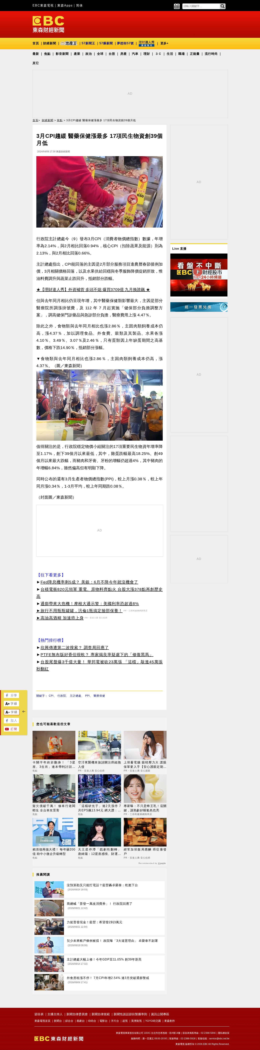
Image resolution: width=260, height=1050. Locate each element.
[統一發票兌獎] (198, 310)
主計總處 (75, 695)
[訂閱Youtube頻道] (11, 730)
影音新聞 (62, 53)
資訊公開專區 (160, 1014)
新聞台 (58, 1020)
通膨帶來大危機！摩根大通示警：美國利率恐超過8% (90, 603)
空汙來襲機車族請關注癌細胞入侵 (99, 764)
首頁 (36, 43)
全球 (100, 53)
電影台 (104, 1020)
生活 (170, 53)
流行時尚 (211, 53)
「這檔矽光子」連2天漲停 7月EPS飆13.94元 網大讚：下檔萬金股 (99, 808)
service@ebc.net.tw (219, 1038)
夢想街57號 (125, 43)
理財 (147, 53)
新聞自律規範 (101, 1014)
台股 (112, 53)
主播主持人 (55, 1014)
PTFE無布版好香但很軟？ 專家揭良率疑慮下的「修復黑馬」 (97, 654)
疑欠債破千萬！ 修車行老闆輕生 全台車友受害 (54, 808)
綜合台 (69, 1020)
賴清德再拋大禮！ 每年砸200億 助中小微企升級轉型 (54, 851)
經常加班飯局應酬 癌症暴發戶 (145, 851)
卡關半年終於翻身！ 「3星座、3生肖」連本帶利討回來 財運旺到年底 (54, 765)
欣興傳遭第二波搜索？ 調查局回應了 (75, 647)
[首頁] (48, 24)
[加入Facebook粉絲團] (11, 722)
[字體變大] (11, 705)
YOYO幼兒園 (153, 1020)
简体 (79, 5)
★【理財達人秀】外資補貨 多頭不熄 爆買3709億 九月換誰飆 (90, 289)
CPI (51, 695)
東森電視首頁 (42, 1020)
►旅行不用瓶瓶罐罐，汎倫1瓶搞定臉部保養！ (79, 610)
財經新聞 (49, 43)
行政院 (61, 695)
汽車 (135, 53)
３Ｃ (158, 53)
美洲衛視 (136, 1020)
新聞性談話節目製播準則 (130, 1014)
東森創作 (169, 1020)
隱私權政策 (223, 1033)
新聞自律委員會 (77, 1014)
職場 (181, 53)
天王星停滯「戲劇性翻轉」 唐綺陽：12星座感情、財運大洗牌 (99, 852)
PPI (87, 695)
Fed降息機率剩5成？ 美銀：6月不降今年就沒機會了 (89, 582)
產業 (77, 53)
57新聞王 (88, 43)
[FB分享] (11, 697)
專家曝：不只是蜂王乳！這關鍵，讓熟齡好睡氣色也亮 (145, 808)
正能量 (195, 53)
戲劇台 (81, 1020)
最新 (36, 53)
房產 (123, 53)
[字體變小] (11, 714)
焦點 (47, 53)
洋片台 (115, 1020)
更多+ (164, 43)
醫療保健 (99, 695)
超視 (125, 1020)
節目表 (39, 1014)
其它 (36, 63)
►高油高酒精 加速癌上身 (60, 618)
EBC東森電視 (43, 5)
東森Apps (65, 5)
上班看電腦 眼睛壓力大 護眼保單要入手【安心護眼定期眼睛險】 (145, 765)
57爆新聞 (106, 43)
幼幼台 (92, 1020)
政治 (88, 53)
